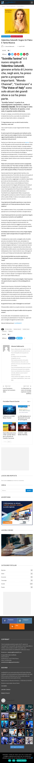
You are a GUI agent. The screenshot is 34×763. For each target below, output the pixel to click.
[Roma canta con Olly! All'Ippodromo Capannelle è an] (21, 708)
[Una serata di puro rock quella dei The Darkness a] (13, 708)
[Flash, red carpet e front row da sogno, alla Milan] (4, 732)
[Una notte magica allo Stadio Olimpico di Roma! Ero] (29, 708)
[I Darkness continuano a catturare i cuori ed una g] (21, 740)
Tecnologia (4, 580)
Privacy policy (21, 760)
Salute (2, 573)
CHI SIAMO (4, 686)
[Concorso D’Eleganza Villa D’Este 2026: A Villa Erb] (13, 716)
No (14, 760)
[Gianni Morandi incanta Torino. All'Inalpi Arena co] (4, 724)
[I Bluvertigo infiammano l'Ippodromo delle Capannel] (4, 708)
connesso (9, 480)
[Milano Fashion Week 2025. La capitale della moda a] (29, 740)
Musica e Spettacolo (16, 36)
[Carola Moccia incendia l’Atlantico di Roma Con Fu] (4, 740)
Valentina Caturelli (17, 329)
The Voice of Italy (8, 329)
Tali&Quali (10, 331)
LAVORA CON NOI (5, 689)
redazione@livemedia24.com (15, 652)
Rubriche (3, 570)
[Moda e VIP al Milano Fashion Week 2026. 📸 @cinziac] (21, 732)
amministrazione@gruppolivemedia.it (10, 662)
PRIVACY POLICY (5, 693)
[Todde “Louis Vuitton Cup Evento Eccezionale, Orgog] (4, 716)
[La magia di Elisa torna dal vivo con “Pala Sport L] (21, 716)
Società (3, 583)
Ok (9, 760)
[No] (32, 758)
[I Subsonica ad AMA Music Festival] (9, 410)
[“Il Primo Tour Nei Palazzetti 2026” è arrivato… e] (29, 716)
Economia (3, 577)
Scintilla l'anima (26, 329)
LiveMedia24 (18, 323)
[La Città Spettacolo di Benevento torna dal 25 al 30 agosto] (24, 410)
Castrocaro (4, 331)
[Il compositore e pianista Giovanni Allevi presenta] (13, 724)
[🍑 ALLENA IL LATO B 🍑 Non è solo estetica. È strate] (13, 732)
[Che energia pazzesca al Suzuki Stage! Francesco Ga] (29, 724)
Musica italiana (6, 36)
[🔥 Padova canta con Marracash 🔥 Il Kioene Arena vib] (29, 732)
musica (27, 142)
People (3, 587)
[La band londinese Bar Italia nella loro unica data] (21, 724)
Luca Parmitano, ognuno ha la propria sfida (9, 390)
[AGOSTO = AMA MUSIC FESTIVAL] (24, 426)
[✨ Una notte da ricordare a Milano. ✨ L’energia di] (13, 740)
